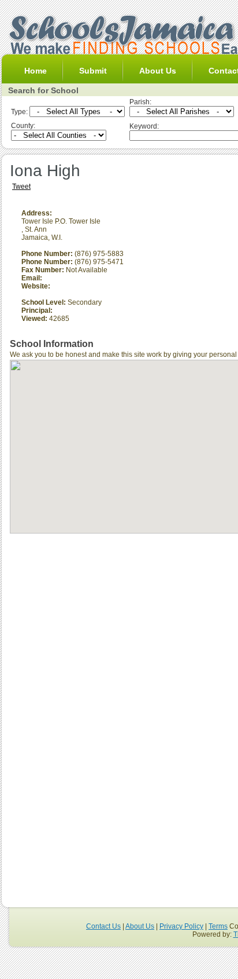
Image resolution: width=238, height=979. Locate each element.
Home (35, 70)
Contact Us (103, 926)
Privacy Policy (181, 926)
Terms (218, 926)
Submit (93, 70)
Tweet (21, 186)
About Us (157, 70)
